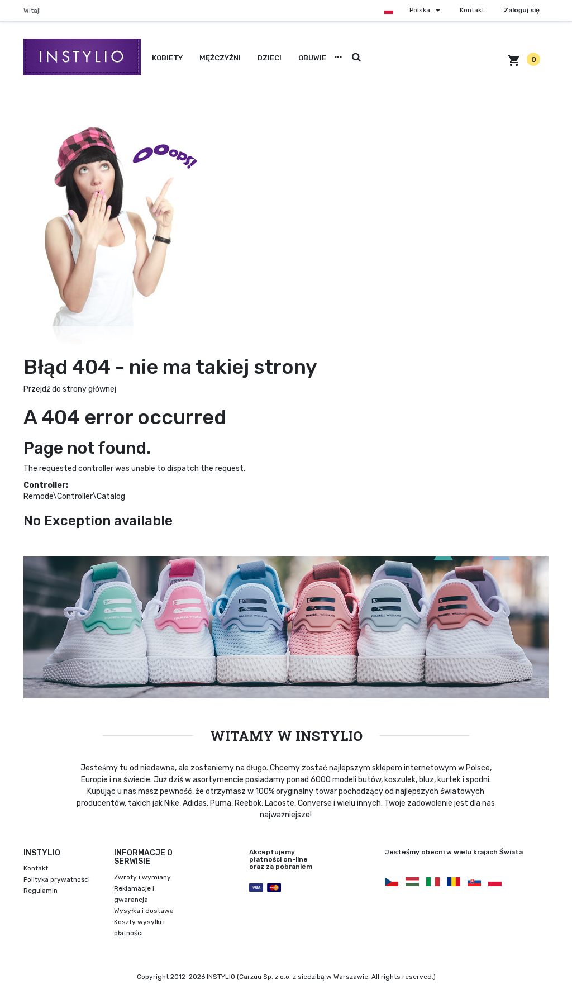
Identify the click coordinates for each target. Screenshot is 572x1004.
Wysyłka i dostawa (144, 911)
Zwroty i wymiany (142, 877)
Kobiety (167, 58)
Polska (419, 10)
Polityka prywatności (56, 879)
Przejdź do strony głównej (69, 389)
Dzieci (270, 58)
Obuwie (312, 58)
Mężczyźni (220, 58)
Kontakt (472, 10)
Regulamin (40, 890)
